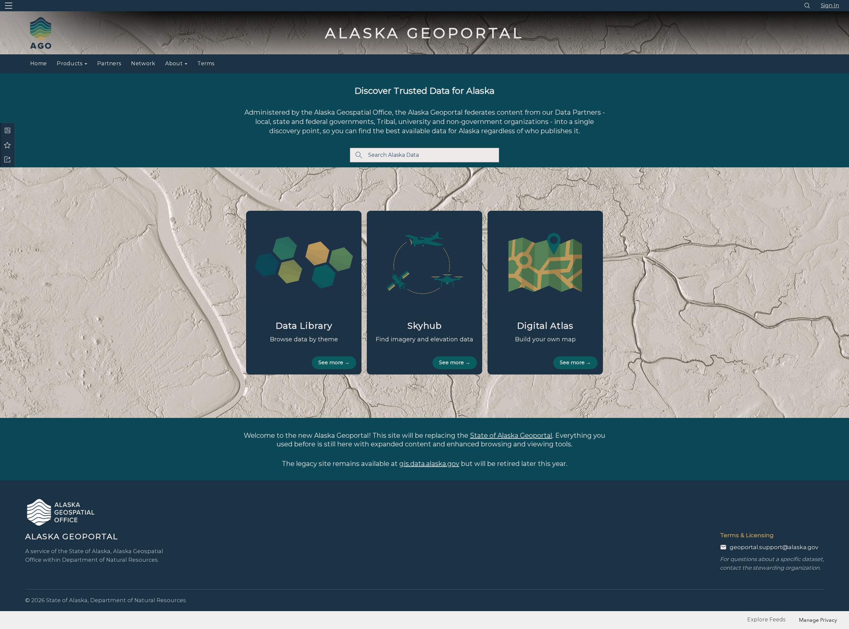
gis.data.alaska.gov (429, 464)
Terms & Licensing (747, 535)
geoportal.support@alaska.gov (774, 546)
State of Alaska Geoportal (511, 435)
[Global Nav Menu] (8, 5)
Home (38, 63)
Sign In (830, 5)
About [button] (174, 63)
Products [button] (70, 63)
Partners (109, 63)
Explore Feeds (766, 619)
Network (143, 63)
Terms (206, 63)
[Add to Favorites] (7, 145)
